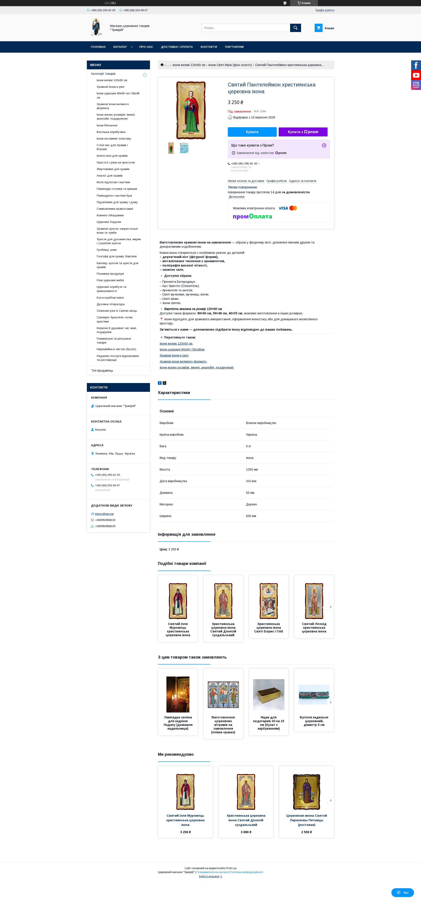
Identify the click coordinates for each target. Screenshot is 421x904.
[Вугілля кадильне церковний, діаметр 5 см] (314, 690)
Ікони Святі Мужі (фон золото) (230, 65)
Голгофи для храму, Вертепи (117, 256)
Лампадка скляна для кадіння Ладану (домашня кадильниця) (178, 723)
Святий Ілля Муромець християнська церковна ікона (178, 629)
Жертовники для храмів (113, 169)
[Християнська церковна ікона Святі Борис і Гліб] (269, 597)
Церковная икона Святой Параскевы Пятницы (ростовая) (307, 820)
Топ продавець (102, 370)
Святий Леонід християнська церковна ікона (314, 627)
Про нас (146, 46)
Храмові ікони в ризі (174, 355)
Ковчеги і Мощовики (110, 215)
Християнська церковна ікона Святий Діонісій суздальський (223, 629)
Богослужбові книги (110, 297)
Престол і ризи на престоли (116, 162)
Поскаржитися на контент (212, 872)
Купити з (295, 132)
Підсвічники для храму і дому (117, 202)
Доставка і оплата (177, 46)
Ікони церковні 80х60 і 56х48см (182, 349)
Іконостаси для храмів (112, 155)
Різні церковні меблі (110, 280)
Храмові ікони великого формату (183, 361)
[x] (164, 383)
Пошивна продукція (110, 273)
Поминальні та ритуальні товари (114, 340)
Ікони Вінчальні (107, 125)
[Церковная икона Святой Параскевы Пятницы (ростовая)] (306, 788)
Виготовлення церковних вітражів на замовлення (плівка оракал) (223, 725)
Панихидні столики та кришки (117, 188)
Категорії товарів (103, 73)
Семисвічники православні (115, 208)
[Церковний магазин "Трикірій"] (96, 35)
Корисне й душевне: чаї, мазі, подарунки (117, 330)
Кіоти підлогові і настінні (113, 182)
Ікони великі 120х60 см (189, 65)
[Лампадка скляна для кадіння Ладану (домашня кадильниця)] (178, 690)
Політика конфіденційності (246, 872)
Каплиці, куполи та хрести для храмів (117, 265)
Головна (98, 46)
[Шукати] (295, 28)
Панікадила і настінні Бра (114, 195)
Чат (406, 892)
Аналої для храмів (110, 175)
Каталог (120, 46)
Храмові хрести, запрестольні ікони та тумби (117, 230)
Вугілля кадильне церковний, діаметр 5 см (314, 721)
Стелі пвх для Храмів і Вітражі (112, 147)
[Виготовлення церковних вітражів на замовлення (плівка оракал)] (223, 690)
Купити (252, 132)
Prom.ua (231, 868)
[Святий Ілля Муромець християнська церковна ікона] (178, 597)
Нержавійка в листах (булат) (116, 349)
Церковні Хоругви (109, 222)
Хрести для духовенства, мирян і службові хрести (119, 241)
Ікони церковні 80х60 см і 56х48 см (118, 95)
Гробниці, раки (107, 249)
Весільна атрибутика (111, 132)
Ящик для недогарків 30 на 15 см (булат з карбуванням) (269, 723)
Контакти (209, 46)
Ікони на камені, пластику (114, 138)
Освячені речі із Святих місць (117, 310)
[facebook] (160, 383)
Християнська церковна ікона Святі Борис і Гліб (268, 627)
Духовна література (111, 304)
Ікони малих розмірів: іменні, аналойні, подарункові (197, 367)
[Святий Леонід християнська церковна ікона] (314, 597)
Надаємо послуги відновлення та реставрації (118, 358)
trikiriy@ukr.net (104, 514)
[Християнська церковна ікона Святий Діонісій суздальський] (223, 597)
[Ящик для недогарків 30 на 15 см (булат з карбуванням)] (269, 690)
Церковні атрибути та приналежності (111, 288)
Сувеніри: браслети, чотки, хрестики (115, 319)
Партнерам (234, 46)
